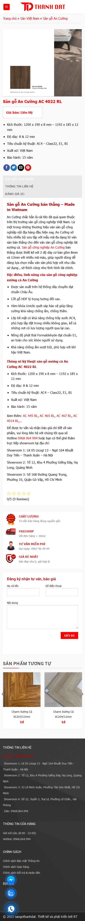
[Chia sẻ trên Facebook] (6, 167)
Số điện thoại (53, 586)
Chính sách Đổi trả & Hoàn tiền (21, 873)
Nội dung (12, 603)
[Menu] (6, 7)
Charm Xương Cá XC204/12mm (63, 714)
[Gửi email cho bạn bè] (21, 167)
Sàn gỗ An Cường (55, 18)
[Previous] (3, 702)
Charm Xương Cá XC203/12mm (22, 714)
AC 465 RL (47, 416)
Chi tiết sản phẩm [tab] (19, 179)
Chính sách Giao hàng (16, 867)
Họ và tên (13, 586)
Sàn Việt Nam (29, 18)
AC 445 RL (30, 416)
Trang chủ (10, 18)
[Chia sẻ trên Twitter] (13, 167)
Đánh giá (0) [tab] (14, 194)
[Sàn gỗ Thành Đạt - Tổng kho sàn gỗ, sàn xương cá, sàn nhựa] (42, 6)
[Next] (82, 702)
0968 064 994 (28, 438)
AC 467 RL (64, 416)
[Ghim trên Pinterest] (28, 167)
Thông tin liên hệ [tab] (19, 186)
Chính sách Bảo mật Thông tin (21, 861)
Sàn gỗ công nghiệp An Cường (43, 247)
